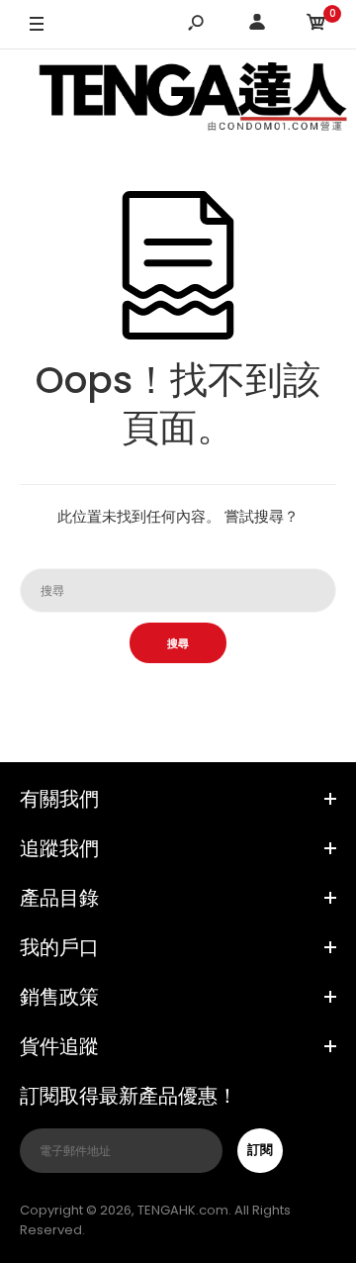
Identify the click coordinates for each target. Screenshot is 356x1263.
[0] (316, 25)
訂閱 (260, 1149)
